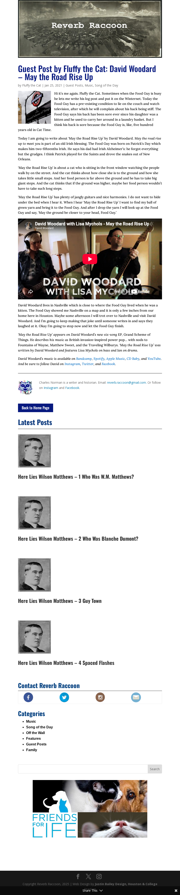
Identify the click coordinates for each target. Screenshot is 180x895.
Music (89, 85)
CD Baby (133, 359)
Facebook (108, 364)
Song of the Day (106, 85)
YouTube (154, 359)
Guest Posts (74, 85)
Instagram (72, 364)
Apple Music (115, 359)
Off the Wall (35, 733)
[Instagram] (99, 876)
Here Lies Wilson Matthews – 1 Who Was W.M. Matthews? (76, 476)
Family (31, 750)
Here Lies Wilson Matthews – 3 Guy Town (60, 600)
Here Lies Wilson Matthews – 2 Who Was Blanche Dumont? (78, 538)
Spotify (99, 359)
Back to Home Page (35, 407)
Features (33, 738)
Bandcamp (84, 359)
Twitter (88, 364)
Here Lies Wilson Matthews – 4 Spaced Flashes (66, 662)
